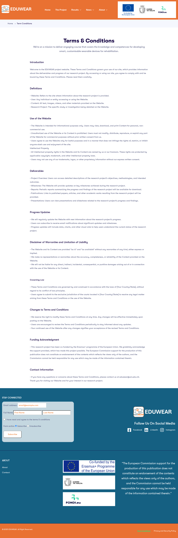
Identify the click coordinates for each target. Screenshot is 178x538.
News (89, 10)
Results (75, 10)
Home (47, 10)
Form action (8, 426)
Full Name (8, 412)
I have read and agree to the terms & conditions (27, 419)
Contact (6, 472)
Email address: (10, 405)
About (102, 10)
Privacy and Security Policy (165, 531)
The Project (60, 10)
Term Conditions (143, 531)
